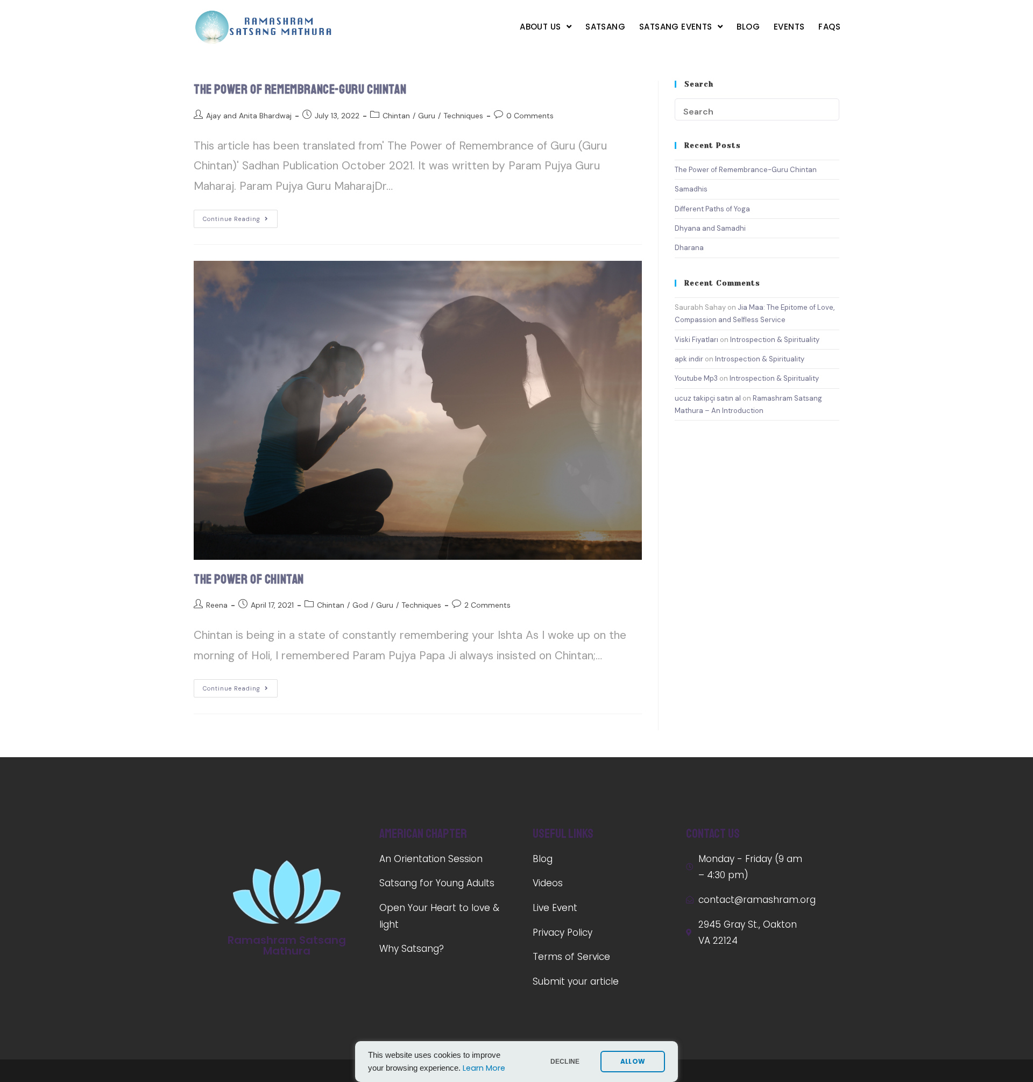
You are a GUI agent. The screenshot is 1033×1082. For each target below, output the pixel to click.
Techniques (463, 115)
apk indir (689, 359)
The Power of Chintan (249, 579)
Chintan (396, 115)
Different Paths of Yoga (712, 208)
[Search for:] (757, 109)
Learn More (484, 1068)
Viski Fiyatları (696, 339)
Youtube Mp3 (696, 378)
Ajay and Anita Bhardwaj (249, 115)
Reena (217, 605)
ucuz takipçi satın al (708, 398)
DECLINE (564, 1061)
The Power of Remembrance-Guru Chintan (300, 89)
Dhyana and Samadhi (710, 228)
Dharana (689, 247)
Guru (426, 115)
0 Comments (530, 115)
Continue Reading (231, 219)
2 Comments (487, 605)
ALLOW (632, 1061)
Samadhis (691, 189)
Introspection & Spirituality (774, 339)
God (360, 605)
